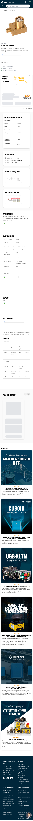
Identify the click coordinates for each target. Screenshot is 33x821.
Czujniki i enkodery (7, 790)
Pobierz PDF (29, 108)
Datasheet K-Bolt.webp (13, 158)
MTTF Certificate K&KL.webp (14, 160)
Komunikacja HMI (7, 814)
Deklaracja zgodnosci (12, 162)
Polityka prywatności (23, 779)
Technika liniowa (7, 805)
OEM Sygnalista (22, 783)
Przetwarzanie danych (23, 781)
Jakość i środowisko (23, 768)
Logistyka (20, 772)
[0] (29, 2)
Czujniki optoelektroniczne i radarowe (22, 801)
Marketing (20, 773)
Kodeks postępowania (23, 770)
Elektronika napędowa (8, 803)
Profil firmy (20, 764)
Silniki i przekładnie (8, 801)
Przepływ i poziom (22, 812)
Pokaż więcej (4, 62)
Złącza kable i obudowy (9, 796)
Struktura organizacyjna (24, 766)
